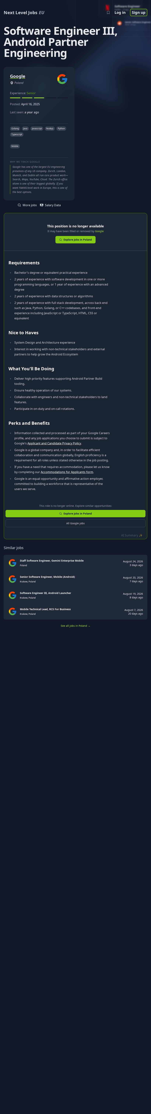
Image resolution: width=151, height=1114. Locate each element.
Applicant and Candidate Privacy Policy (54, 443)
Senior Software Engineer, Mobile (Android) (47, 577)
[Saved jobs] (108, 12)
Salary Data (53, 205)
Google (99, 231)
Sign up (138, 12)
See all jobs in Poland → (75, 625)
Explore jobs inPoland (78, 239)
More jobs (30, 205)
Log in (120, 12)
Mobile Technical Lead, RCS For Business (45, 609)
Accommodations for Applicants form (67, 472)
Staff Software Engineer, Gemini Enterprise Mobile (52, 560)
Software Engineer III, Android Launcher (45, 593)
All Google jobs (75, 523)
